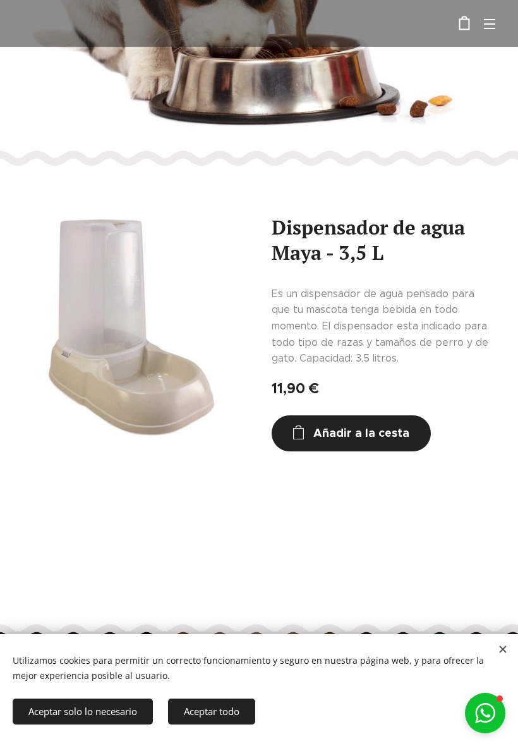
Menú (489, 23)
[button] (485, 713)
